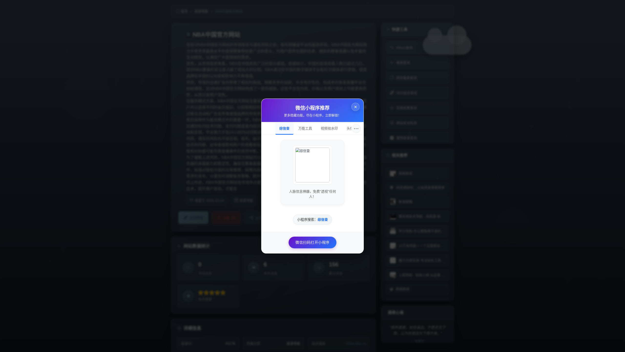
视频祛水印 (329, 128)
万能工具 (305, 128)
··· (356, 128)
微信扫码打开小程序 (312, 242)
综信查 (284, 128)
